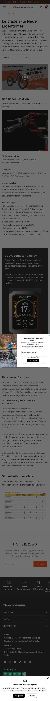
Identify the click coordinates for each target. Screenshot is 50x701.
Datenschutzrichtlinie (39, 691)
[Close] (48, 678)
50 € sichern (33, 360)
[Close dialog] (49, 335)
